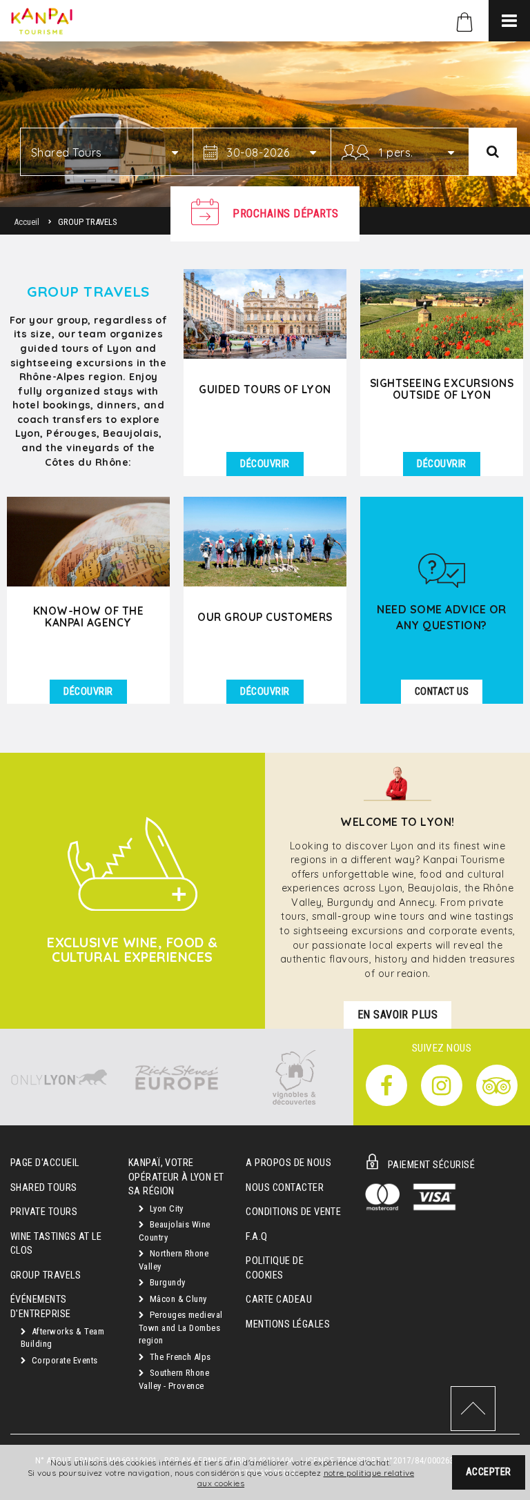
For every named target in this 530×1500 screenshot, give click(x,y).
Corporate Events (63, 1360)
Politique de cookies (275, 1268)
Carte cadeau (279, 1299)
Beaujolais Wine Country (174, 1231)
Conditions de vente (293, 1212)
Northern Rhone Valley (174, 1260)
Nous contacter (285, 1188)
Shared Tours (43, 1188)
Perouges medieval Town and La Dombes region (181, 1327)
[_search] (493, 152)
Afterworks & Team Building (62, 1338)
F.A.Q (256, 1237)
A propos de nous (288, 1163)
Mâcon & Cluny (177, 1299)
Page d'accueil (44, 1163)
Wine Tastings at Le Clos (55, 1244)
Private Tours (43, 1212)
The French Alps (179, 1357)
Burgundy (166, 1282)
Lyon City (165, 1208)
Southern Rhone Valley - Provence (174, 1379)
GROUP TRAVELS (45, 1275)
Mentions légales (288, 1324)
